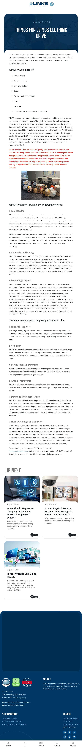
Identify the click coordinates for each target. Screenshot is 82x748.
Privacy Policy (21, 697)
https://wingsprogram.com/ (19, 451)
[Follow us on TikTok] (69, 737)
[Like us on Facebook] (69, 732)
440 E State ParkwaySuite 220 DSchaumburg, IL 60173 (71, 721)
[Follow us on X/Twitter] (74, 732)
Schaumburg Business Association (14, 724)
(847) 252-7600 (69, 727)
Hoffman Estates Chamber (11, 721)
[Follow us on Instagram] (65, 737)
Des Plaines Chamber (10, 718)
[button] (22, 507)
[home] (38, 4)
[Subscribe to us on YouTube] (74, 737)
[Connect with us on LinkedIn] (65, 732)
